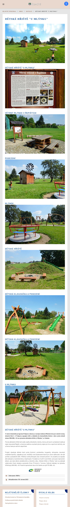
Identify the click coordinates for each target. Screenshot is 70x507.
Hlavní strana (44, 497)
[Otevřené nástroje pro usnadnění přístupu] (66, 4)
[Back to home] (35, 4)
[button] (3, 4)
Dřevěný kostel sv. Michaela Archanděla (17, 497)
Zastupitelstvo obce (11, 503)
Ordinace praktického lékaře (14, 500)
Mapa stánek (44, 504)
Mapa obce (43, 501)
